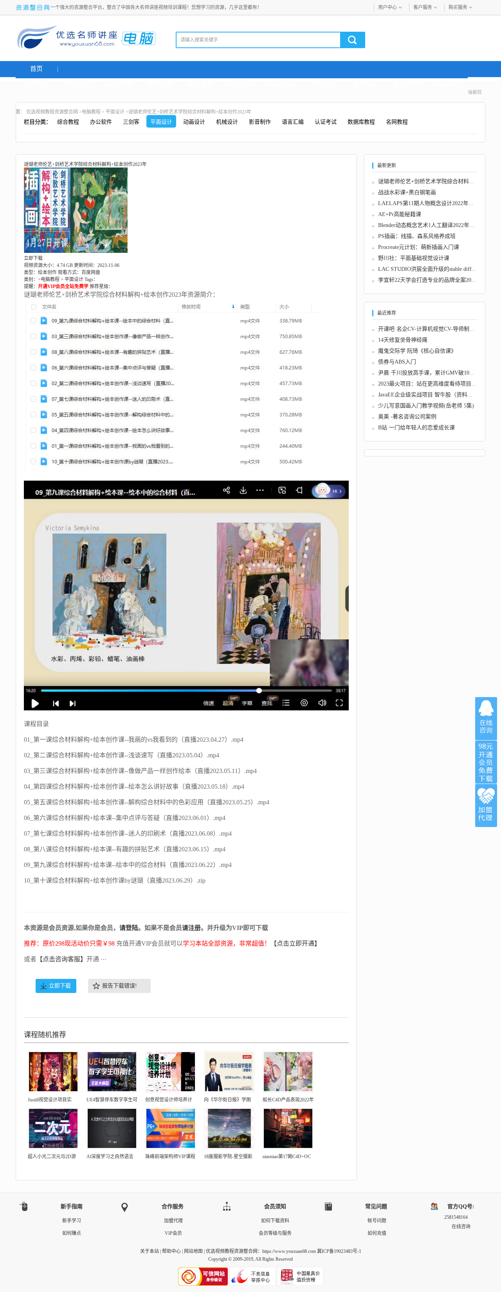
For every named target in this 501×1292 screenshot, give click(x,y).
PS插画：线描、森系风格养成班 (417, 236)
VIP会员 (173, 1233)
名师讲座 (36, 84)
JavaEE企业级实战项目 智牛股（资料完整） (431, 395)
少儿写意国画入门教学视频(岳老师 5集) (426, 406)
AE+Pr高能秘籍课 (399, 214)
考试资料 (241, 84)
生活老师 (159, 84)
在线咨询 (486, 718)
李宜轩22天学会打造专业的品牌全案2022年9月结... (439, 280)
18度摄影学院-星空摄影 (228, 1156)
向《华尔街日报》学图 (227, 1100)
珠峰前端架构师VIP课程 (170, 1156)
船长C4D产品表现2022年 (288, 1100)
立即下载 (60, 986)
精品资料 (283, 84)
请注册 (191, 927)
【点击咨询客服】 (61, 959)
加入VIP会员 (486, 762)
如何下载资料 (275, 1221)
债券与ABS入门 (397, 362)
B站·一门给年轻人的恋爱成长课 (416, 428)
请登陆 (128, 927)
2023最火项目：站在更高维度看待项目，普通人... (438, 384)
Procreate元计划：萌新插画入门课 (418, 247)
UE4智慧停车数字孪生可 (112, 1100)
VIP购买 (447, 84)
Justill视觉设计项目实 (50, 1100)
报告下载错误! (119, 986)
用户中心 (387, 7)
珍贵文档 (324, 84)
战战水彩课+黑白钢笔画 (407, 192)
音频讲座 (365, 84)
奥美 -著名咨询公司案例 (407, 417)
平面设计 (115, 112)
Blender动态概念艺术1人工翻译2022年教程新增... (437, 225)
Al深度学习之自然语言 (110, 1156)
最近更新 (406, 84)
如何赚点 (71, 1233)
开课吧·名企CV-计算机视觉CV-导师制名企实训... (437, 329)
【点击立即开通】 (295, 943)
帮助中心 (171, 1251)
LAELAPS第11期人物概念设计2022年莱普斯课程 (437, 203)
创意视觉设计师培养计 (168, 1100)
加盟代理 (173, 1221)
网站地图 (193, 1251)
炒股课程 (118, 84)
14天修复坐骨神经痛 (402, 340)
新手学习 (71, 1221)
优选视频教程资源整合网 (52, 112)
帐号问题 (377, 1221)
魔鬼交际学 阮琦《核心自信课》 (417, 351)
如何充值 (377, 1233)
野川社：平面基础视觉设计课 (413, 258)
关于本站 (149, 1251)
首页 (36, 68)
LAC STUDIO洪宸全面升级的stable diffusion (430, 269)
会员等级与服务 (275, 1233)
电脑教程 (200, 84)
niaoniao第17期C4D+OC (287, 1156)
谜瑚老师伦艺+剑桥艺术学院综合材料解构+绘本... (438, 181)
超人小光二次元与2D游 (52, 1156)
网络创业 (77, 84)
